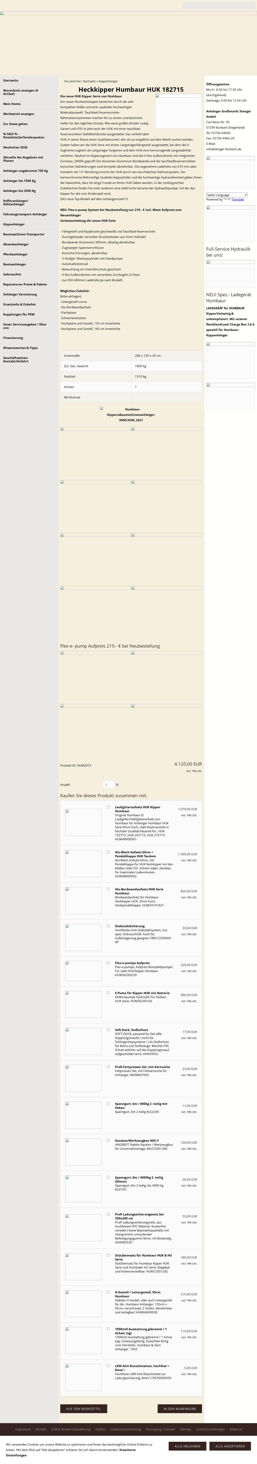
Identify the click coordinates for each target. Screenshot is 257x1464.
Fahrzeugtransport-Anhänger (25, 214)
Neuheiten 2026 (15, 147)
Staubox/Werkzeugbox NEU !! (137, 1141)
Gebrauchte (12, 274)
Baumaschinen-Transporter (24, 234)
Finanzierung (13, 338)
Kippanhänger (14, 224)
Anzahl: (65, 785)
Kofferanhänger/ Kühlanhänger (15, 202)
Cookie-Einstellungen (210, 1429)
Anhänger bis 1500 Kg (19, 181)
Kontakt (41, 1429)
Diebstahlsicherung (130, 926)
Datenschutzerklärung (126, 1429)
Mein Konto (12, 104)
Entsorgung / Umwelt (160, 1429)
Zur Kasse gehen (15, 124)
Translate (238, 199)
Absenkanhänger (16, 244)
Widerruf (236, 1429)
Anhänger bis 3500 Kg (19, 191)
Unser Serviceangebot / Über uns (25, 326)
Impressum (23, 1429)
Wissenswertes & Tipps (20, 348)
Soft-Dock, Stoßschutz (131, 1030)
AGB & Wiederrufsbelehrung (71, 1429)
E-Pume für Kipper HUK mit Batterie (142, 993)
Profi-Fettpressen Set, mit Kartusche (142, 1067)
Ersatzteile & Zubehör (19, 304)
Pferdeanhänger (15, 254)
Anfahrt (100, 1429)
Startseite (10, 80)
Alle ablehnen (187, 1446)
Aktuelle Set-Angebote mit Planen (23, 159)
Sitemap (185, 1429)
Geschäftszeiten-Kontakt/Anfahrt (16, 359)
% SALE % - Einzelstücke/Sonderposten (23, 135)
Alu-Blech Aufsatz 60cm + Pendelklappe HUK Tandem (135, 854)
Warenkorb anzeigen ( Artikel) (20, 92)
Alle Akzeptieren (230, 1446)
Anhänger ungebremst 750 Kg (25, 171)
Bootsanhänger (14, 264)
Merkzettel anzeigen (18, 114)
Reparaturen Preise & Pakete (25, 284)
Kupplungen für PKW (19, 314)
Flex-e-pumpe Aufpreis (132, 963)
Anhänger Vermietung (20, 294)
